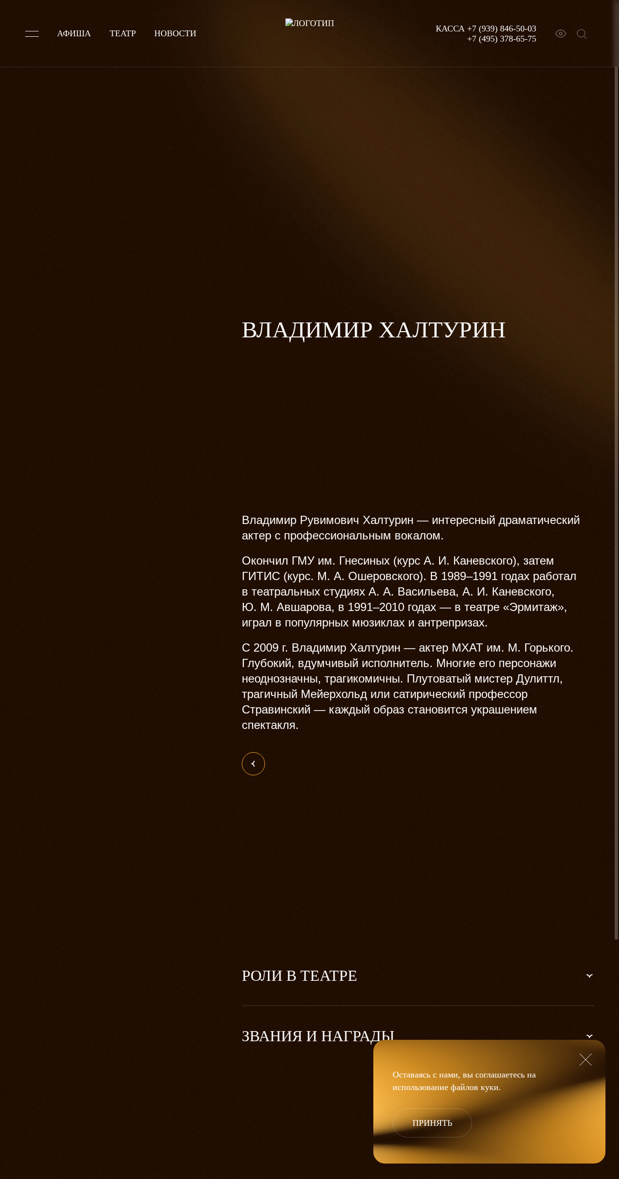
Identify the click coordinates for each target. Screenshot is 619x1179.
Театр (123, 33)
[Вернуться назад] (253, 763)
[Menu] (32, 34)
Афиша (74, 33)
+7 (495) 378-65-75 (501, 39)
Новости (175, 33)
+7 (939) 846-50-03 (501, 28)
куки (490, 1087)
